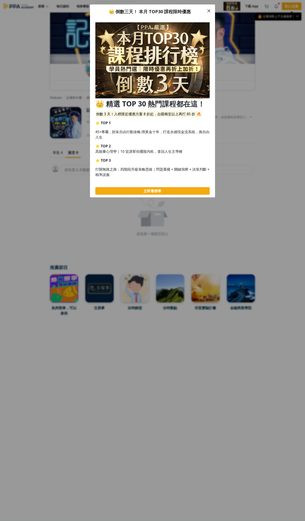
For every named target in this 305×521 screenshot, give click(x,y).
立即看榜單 (152, 190)
